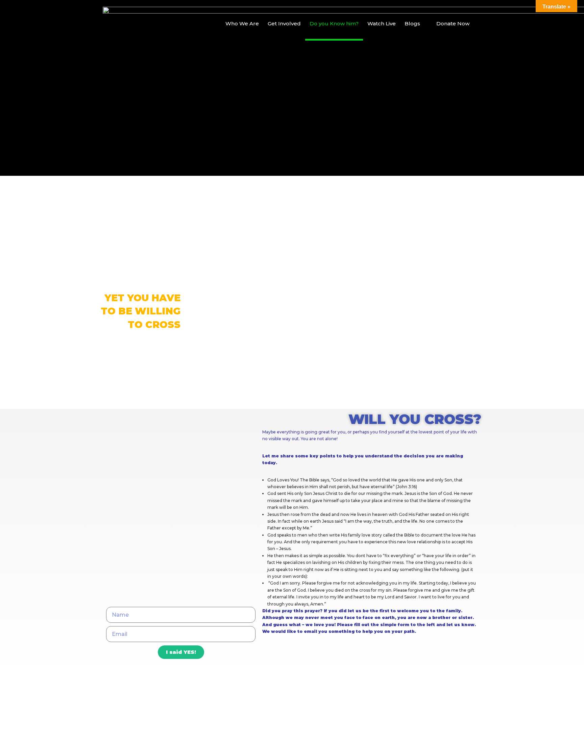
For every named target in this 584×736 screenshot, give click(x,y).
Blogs (412, 23)
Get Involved (284, 23)
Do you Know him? (334, 23)
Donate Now (452, 23)
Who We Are (242, 23)
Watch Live (381, 23)
